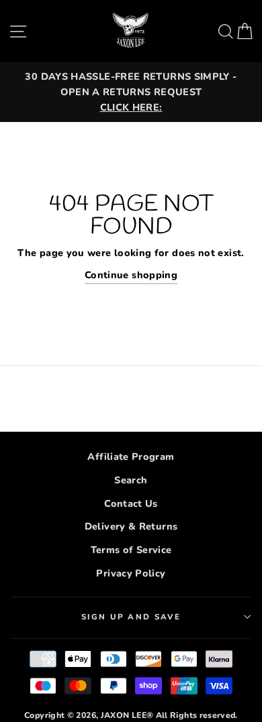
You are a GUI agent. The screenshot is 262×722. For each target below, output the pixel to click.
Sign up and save (131, 616)
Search (130, 480)
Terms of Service (131, 549)
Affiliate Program (130, 456)
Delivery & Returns (131, 526)
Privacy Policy (130, 573)
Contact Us (131, 503)
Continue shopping (131, 275)
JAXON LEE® (127, 715)
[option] (131, 92)
